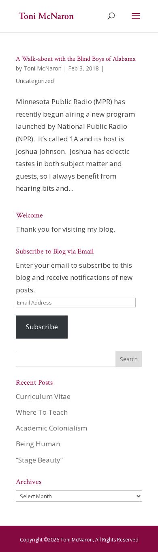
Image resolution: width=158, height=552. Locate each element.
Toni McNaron (42, 68)
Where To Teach (42, 412)
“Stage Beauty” (39, 460)
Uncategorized (35, 81)
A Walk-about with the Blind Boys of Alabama (76, 59)
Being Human (38, 443)
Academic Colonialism (51, 428)
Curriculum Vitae (43, 396)
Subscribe (42, 326)
